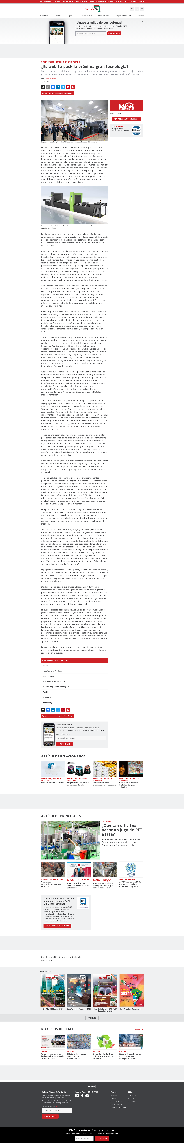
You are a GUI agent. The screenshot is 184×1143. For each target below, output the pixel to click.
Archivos (92, 1018)
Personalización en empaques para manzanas (104, 783)
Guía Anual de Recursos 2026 (79, 1009)
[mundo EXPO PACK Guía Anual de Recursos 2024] (131, 990)
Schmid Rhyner (49, 676)
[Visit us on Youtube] (87, 1095)
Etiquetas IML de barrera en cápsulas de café (78, 783)
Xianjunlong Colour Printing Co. (56, 687)
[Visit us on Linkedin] (77, 1095)
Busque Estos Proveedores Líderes (120, 130)
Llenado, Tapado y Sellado (52, 879)
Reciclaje (70, 1051)
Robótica (122, 1051)
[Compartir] (53, 87)
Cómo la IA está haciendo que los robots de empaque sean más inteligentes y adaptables (130, 1056)
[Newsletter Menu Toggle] (132, 9)
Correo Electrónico (63, 734)
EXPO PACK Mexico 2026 (52, 1009)
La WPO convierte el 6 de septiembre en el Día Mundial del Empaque (130, 884)
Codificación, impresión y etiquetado (60, 62)
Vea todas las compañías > (126, 119)
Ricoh (45, 666)
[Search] (137, 9)
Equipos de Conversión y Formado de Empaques (102, 880)
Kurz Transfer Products (52, 671)
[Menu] (142, 9)
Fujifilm (46, 692)
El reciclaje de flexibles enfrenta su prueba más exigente (103, 1056)
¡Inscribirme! (114, 33)
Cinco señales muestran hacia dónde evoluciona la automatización (52, 1056)
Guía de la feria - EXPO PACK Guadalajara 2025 (105, 1010)
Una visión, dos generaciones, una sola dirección (51, 884)
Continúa (102, 1138)
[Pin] (68, 87)
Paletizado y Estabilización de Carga (78, 880)
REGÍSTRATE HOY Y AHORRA (57, 926)
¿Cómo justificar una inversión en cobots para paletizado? (78, 885)
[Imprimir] (43, 87)
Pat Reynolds (51, 79)
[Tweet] (63, 87)
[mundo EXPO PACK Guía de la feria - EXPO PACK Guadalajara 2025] (105, 990)
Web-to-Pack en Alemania (52, 782)
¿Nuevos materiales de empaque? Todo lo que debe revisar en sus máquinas (103, 885)
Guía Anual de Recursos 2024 (131, 1009)
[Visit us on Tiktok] (82, 1095)
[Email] (48, 87)
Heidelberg (47, 703)
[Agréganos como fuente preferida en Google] (73, 87)
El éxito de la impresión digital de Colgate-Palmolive (129, 784)
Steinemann (48, 697)
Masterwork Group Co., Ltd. (54, 681)
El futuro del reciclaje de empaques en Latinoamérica (78, 1056)
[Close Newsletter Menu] (142, 22)
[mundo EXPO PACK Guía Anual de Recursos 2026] (79, 990)
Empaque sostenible (127, 879)
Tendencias (106, 821)
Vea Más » (139, 1029)
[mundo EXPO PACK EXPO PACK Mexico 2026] (52, 990)
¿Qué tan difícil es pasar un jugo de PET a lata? (122, 829)
